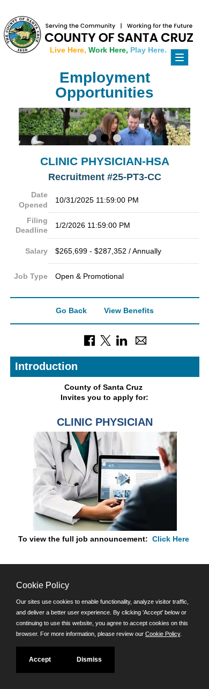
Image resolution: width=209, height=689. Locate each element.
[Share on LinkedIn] (121, 339)
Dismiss (89, 659)
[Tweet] (105, 339)
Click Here (170, 539)
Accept (40, 659)
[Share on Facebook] (89, 339)
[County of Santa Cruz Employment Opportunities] (48, 32)
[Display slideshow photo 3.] (117, 139)
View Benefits (129, 310)
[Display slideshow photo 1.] (92, 139)
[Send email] (141, 339)
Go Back (71, 310)
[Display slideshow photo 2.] (105, 139)
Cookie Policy (162, 634)
